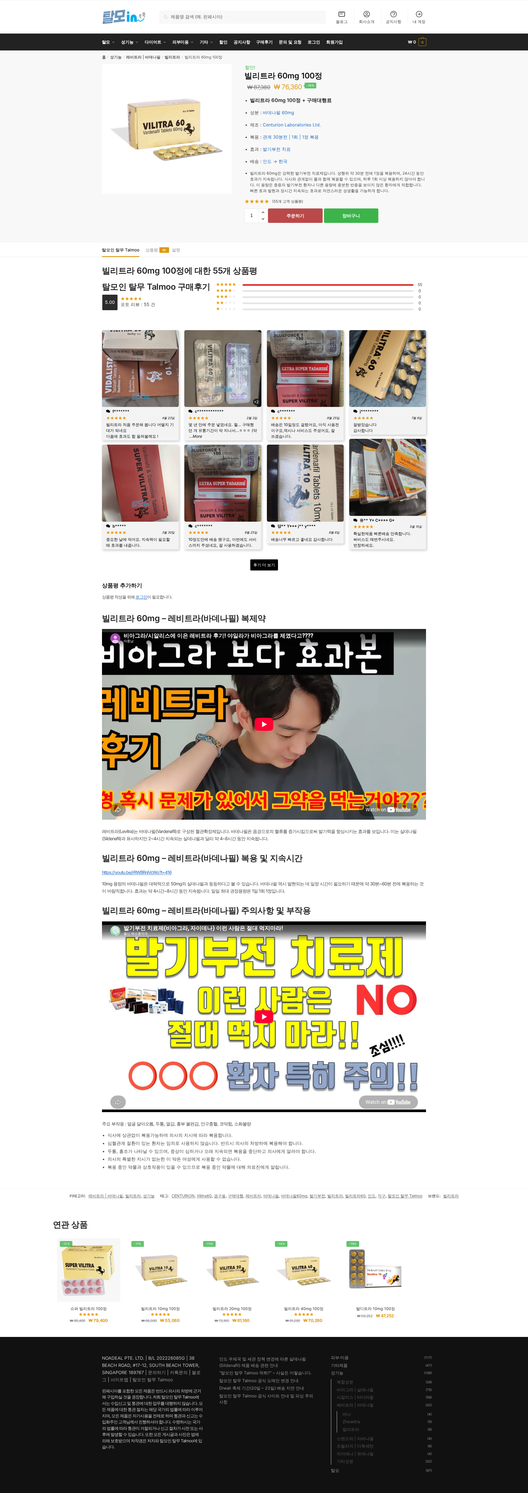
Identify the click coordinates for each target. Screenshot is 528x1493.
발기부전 (317, 1195)
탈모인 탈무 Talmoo (120, 250)
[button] (262, 212)
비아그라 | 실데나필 (355, 1389)
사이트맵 (119, 1379)
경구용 (220, 1195)
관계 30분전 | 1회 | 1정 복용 (291, 137)
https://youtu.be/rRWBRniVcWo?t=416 (137, 872)
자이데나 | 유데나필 (355, 1453)
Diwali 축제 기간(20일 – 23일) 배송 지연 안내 (261, 1388)
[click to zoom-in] (167, 129)
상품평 (152, 250)
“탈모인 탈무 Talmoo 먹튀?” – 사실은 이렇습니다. (265, 1372)
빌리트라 (172, 57)
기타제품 (339, 1365)
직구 (382, 1195)
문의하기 (157, 1372)
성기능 (116, 57)
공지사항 (393, 21)
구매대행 (235, 1195)
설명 (176, 250)
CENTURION (183, 1195)
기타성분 (345, 1461)
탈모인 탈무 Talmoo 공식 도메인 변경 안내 (259, 1380)
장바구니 (351, 215)
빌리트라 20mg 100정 (232, 1308)
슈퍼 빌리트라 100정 (88, 1308)
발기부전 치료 (277, 149)
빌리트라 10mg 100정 (160, 1308)
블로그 (342, 21)
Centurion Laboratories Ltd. (292, 125)
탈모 (335, 1470)
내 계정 (419, 21)
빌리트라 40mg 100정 (303, 1308)
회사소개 (366, 21)
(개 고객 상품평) (287, 201)
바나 (347, 1414)
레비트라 (253, 1195)
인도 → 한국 (275, 161)
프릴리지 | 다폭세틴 (355, 1446)
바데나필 (271, 1195)
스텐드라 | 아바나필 (355, 1438)
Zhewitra (351, 1421)
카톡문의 (179, 1372)
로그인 (141, 597)
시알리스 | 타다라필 (355, 1397)
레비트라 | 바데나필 (143, 57)
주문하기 (295, 215)
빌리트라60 (355, 1195)
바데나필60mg (294, 1195)
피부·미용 (340, 1357)
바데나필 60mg (278, 112)
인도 (372, 1195)
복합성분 (345, 1382)
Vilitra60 (204, 1195)
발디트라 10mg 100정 (375, 1308)
